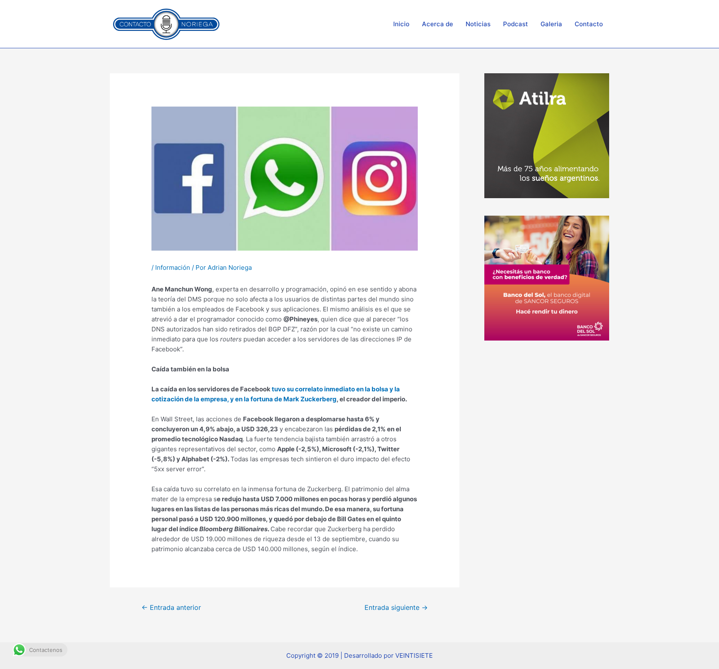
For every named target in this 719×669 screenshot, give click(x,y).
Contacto (589, 24)
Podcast (515, 24)
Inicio (401, 24)
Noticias (478, 24)
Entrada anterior (171, 608)
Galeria (551, 24)
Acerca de (437, 24)
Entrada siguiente (396, 608)
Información (172, 267)
